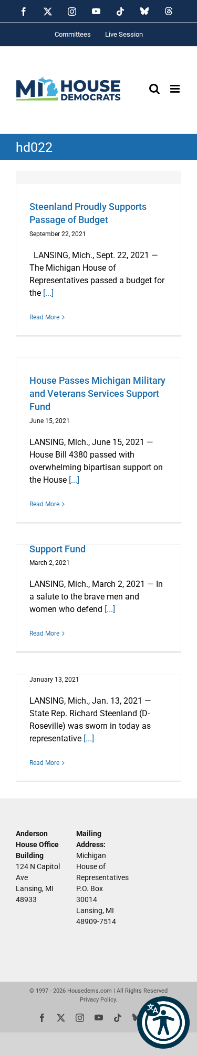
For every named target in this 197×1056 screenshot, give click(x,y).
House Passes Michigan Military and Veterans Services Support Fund (97, 394)
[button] (163, 1022)
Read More (44, 317)
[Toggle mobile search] (154, 88)
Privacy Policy (98, 999)
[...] (48, 293)
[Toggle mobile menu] (175, 88)
